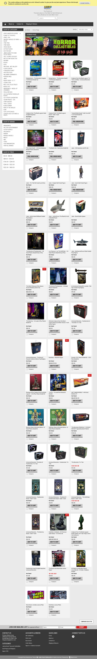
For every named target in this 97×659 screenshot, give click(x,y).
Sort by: (75, 29)
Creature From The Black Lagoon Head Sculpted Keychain (36, 114)
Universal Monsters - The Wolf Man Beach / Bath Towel (80, 497)
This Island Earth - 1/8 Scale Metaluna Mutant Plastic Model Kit (36, 148)
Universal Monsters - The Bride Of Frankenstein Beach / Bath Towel (57, 497)
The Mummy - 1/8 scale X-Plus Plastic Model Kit (36, 321)
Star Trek (7, 43)
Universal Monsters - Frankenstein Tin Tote (58, 463)
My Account (29, 640)
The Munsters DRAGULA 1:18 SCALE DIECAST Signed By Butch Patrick (80, 428)
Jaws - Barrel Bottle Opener (78, 216)
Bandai (6, 133)
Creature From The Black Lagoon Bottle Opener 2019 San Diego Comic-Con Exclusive (81, 533)
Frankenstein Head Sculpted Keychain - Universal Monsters (36, 569)
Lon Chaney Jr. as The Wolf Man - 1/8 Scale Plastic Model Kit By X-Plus (58, 252)
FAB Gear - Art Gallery (10, 66)
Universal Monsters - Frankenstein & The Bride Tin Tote (80, 321)
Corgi (5, 141)
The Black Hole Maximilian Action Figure (57, 569)
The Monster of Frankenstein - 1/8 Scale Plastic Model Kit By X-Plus (35, 252)
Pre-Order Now (78, 121)
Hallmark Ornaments (10, 74)
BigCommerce (73, 657)
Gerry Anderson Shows (11, 33)
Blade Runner (8, 105)
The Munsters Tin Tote (77, 462)
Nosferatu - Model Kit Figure (56, 357)
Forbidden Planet (9, 70)
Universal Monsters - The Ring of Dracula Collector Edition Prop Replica (35, 358)
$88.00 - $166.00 (9, 159)
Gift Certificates (29, 635)
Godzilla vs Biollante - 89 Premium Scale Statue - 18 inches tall (57, 532)
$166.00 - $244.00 (9, 162)
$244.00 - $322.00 (9, 164)
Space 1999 (7, 37)
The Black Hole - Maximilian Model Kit (58, 148)
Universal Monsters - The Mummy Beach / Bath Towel (35, 532)
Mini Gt (5, 137)
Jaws (5, 78)
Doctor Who (7, 51)
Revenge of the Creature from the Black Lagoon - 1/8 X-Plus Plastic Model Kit (36, 393)
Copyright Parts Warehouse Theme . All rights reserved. (40, 657)
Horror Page (7, 76)
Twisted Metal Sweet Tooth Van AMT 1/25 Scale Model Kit (81, 114)
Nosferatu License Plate (55, 605)
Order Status (29, 643)
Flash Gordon (8, 68)
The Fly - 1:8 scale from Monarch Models (57, 393)
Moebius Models (8, 135)
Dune (5, 109)
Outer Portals (8, 129)
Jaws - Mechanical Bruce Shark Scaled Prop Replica (81, 252)
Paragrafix (7, 125)
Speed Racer (7, 47)
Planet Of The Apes (9, 35)
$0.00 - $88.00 (8, 156)
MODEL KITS (7, 86)
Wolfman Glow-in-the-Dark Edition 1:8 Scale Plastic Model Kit (58, 428)
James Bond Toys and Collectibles (10, 53)
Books (5, 62)
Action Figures (8, 49)
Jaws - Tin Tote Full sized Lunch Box (35, 183)
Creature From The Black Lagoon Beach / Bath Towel (57, 114)
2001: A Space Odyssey (10, 56)
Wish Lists (28, 638)
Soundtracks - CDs (9, 99)
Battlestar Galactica (10, 58)
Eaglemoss (7, 131)
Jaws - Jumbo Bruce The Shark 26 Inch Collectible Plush (59, 217)
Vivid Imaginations (9, 143)
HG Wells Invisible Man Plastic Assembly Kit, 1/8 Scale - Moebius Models (80, 570)
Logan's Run (7, 82)
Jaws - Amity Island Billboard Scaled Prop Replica (35, 217)
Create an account (35, 645)
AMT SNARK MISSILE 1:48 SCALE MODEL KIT (79, 393)
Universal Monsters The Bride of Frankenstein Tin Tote (34, 463)
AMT (5, 139)
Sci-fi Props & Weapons (11, 97)
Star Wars (7, 45)
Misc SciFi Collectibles (10, 84)
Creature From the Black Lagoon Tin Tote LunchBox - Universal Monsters (80, 79)
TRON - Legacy (8, 103)
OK (84, 3)
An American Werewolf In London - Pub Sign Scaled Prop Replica (81, 287)
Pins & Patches (8, 92)
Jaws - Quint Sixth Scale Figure (79, 183)
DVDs (5, 64)
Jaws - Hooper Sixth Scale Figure (57, 183)
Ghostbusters (8, 72)
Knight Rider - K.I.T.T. (9, 80)
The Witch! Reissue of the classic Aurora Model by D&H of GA (34, 287)
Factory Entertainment (11, 127)
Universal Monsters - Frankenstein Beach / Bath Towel (35, 497)
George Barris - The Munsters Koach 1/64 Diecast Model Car (58, 79)
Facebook (73, 636)
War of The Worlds (9, 107)
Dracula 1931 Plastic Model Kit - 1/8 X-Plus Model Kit (81, 358)
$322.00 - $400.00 (9, 167)
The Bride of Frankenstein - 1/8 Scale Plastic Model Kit (58, 287)
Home (5, 24)
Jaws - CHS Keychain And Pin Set (79, 148)
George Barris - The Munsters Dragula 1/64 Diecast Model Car (36, 79)
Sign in (27, 645)
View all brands (8, 145)
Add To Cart (32, 86)
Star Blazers (8, 101)
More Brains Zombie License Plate (35, 605)
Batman (6, 60)
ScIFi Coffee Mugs (9, 111)
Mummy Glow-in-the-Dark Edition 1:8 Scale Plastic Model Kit (35, 428)
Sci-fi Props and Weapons (8, 648)
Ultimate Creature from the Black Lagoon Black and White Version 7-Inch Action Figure (59, 322)
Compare (31, 90)
